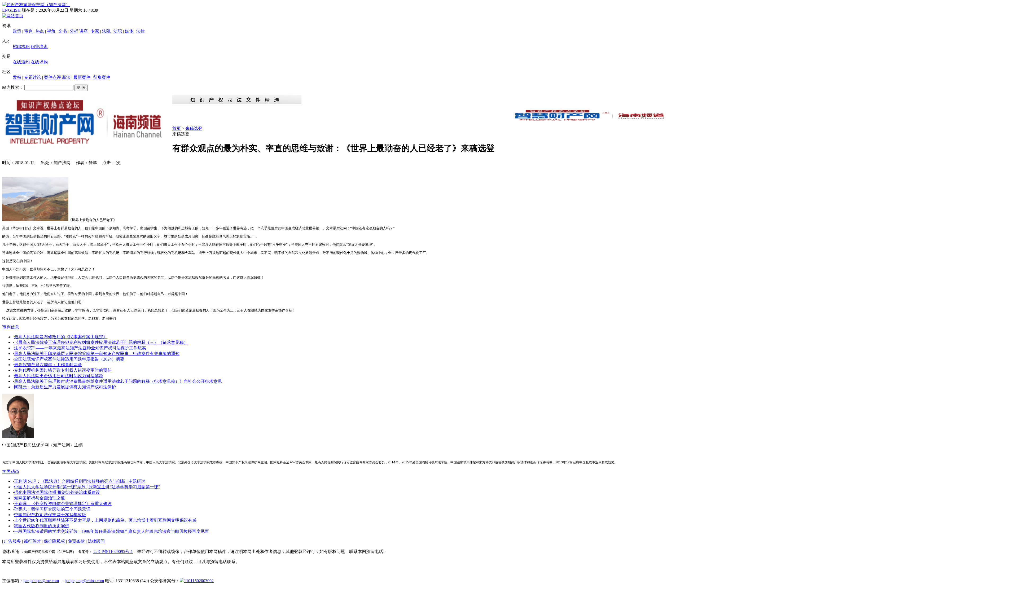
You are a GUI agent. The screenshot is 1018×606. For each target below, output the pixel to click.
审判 (28, 31)
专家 (95, 31)
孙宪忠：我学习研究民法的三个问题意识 (52, 509)
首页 (176, 128)
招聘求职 (21, 46)
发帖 (17, 77)
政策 (17, 31)
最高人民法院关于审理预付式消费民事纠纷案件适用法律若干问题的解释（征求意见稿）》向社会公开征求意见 (118, 381)
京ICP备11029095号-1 (113, 551)
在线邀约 (21, 62)
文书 (62, 31)
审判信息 (10, 327)
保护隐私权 (54, 541)
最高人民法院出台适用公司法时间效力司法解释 (58, 376)
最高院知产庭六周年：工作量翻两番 (48, 364)
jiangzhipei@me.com (41, 580)
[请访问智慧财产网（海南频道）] (594, 120)
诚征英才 (32, 541)
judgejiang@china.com (84, 580)
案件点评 (52, 77)
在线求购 (39, 62)
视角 (51, 31)
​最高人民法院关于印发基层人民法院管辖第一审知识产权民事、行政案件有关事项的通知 (96, 353)
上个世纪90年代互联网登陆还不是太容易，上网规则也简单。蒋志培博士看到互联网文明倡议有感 (105, 520)
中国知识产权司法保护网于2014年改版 (50, 514)
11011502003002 (199, 580)
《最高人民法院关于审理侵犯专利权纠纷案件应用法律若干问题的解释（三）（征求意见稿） (101, 342)
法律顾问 (96, 541)
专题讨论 (32, 77)
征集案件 (101, 77)
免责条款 (76, 541)
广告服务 (12, 541)
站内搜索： (12, 87)
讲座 (83, 31)
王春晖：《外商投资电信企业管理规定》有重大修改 (63, 503)
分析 (74, 31)
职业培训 (39, 46)
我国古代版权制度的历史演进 (41, 526)
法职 (117, 31)
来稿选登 (193, 128)
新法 (66, 77)
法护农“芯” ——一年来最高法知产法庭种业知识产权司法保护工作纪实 (80, 348)
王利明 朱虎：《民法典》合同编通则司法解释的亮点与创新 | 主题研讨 (79, 481)
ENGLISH (11, 10)
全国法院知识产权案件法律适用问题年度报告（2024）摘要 (69, 359)
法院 (106, 31)
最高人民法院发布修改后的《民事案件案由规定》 (60, 337)
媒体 (129, 31)
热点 (40, 31)
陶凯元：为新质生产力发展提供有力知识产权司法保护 (65, 387)
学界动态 (10, 471)
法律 (140, 31)
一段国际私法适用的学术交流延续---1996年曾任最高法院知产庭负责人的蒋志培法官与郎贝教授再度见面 (111, 531)
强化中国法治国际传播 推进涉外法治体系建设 (57, 492)
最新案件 (81, 77)
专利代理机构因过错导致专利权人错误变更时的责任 (63, 370)
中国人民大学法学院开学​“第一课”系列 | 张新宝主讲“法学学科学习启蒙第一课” (87, 487)
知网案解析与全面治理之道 (39, 498)
